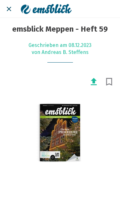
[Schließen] (9, 9)
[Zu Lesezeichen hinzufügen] (109, 81)
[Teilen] (93, 81)
